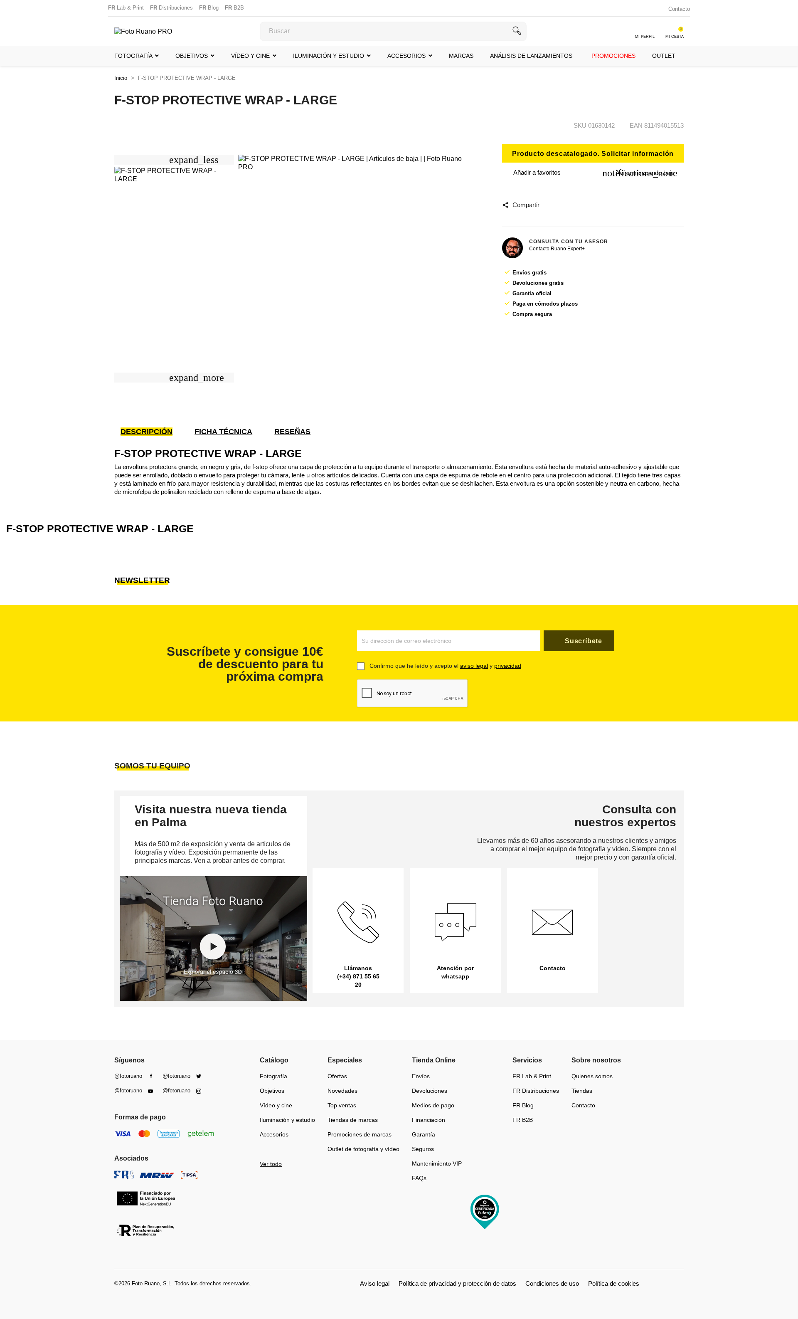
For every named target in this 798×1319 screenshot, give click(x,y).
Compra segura (532, 314)
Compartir (525, 204)
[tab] (157, 431)
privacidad (507, 665)
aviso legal (474, 665)
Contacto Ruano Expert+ (557, 249)
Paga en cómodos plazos (545, 304)
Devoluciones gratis (538, 283)
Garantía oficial (532, 293)
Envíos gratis (529, 272)
